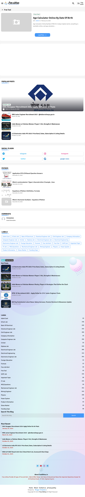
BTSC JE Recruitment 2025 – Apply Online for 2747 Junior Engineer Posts (36, 293)
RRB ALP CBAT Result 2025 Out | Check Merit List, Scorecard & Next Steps (25, 452)
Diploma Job (31, 240)
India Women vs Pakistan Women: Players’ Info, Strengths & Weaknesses (36, 124)
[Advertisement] (42, 59)
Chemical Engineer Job (43, 236)
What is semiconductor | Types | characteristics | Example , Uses (33, 182)
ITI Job (5, 247)
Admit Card (6, 236)
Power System (65, 247)
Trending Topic (33, 250)
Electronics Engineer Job (10, 243)
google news (64, 159)
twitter (23, 159)
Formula (37, 243)
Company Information (73, 236)
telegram (23, 154)
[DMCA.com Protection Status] (7, 261)
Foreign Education (26, 243)
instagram (64, 154)
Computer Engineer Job (10, 240)
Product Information (9, 250)
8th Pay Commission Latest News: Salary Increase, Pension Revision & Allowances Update (42, 302)
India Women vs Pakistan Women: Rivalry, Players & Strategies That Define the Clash (40, 284)
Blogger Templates (40, 490)
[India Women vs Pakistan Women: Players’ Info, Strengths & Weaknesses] (6, 126)
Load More (41, 35)
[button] (73, 3)
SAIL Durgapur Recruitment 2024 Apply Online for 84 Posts (20, 426)
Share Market (22, 250)
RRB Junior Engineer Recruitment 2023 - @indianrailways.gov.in (33, 114)
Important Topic (75, 243)
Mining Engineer (45, 247)
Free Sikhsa (42, 492)
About (36, 488)
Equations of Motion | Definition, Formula (26, 191)
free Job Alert (47, 243)
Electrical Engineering (61, 240)
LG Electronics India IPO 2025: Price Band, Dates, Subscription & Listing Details (38, 133)
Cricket (22, 240)
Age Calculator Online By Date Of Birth (53, 17)
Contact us (42, 488)
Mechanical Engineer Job (29, 247)
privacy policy (51, 488)
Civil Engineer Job (58, 236)
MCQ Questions (14, 247)
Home (31, 488)
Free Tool (56, 243)
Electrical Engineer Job (44, 240)
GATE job (65, 243)
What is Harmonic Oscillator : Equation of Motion (28, 200)
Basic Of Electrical (27, 236)
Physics (55, 247)
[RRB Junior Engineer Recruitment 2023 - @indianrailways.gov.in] (6, 117)
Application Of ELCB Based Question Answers (27, 173)
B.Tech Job (15, 236)
